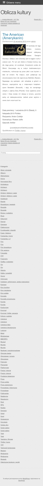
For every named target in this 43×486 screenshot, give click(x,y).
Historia (3, 270)
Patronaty (4, 362)
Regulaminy (4, 399)
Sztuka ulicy (4, 425)
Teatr (2, 433)
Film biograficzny (6, 247)
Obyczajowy (4, 359)
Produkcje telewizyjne (8, 376)
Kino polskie (4, 293)
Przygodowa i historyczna (9, 388)
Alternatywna (5, 176)
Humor (3, 276)
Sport (2, 416)
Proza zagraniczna (6, 385)
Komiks (3, 302)
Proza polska (5, 382)
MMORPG (4, 339)
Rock (2, 402)
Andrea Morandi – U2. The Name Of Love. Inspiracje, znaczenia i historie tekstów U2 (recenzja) (10, 22)
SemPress (21, 480)
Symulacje (4, 422)
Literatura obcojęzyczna (8, 327)
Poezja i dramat (6, 370)
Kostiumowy (4, 307)
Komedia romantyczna (8, 299)
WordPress (26, 478)
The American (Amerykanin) (13, 36)
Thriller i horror (20, 130)
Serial (2, 413)
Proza (2, 379)
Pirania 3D (38, 19)
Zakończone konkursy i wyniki (10, 462)
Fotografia (4, 253)
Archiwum (4, 187)
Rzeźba (3, 408)
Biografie (3, 207)
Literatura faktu (5, 325)
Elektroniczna (5, 227)
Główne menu (13, 2)
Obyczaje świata (6, 353)
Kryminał (3, 310)
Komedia (3, 296)
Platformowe (5, 368)
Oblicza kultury (16, 12)
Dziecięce (4, 224)
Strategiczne (5, 419)
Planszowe (4, 365)
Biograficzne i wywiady (8, 204)
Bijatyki (3, 201)
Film (2, 242)
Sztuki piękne (5, 428)
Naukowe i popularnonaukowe (10, 350)
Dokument (4, 219)
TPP (2, 445)
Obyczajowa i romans (7, 356)
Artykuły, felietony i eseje (9, 193)
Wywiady (3, 459)
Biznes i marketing (7, 213)
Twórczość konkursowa (8, 448)
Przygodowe (4, 390)
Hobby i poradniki (6, 273)
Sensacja (4, 410)
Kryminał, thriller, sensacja (9, 313)
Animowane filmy (6, 181)
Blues (2, 216)
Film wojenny (5, 250)
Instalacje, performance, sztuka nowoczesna (15, 282)
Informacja (4, 279)
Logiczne (3, 330)
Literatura (4, 319)
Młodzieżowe (5, 336)
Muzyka (3, 345)
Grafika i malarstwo (7, 262)
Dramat (3, 221)
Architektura (4, 184)
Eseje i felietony (6, 233)
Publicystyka (5, 393)
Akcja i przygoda (6, 170)
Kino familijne (5, 287)
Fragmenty (4, 259)
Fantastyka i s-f (6, 239)
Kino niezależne (6, 290)
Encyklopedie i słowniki (8, 230)
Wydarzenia (4, 453)
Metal (2, 333)
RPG (2, 405)
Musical (3, 342)
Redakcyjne (4, 396)
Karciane (3, 284)
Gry (2, 264)
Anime (3, 179)
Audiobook (4, 199)
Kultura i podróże (6, 316)
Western (3, 451)
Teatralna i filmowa (7, 439)
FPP (2, 256)
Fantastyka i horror (7, 236)
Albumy (3, 173)
